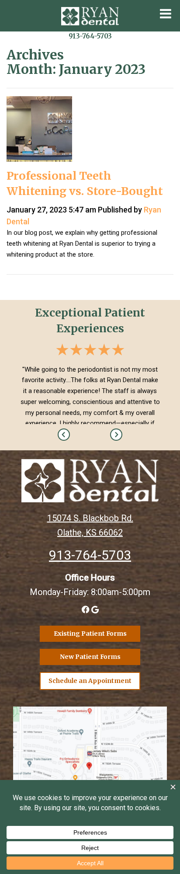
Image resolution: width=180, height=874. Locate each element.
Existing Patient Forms (90, 633)
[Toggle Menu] (165, 13)
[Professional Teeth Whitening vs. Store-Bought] (39, 131)
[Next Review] (116, 434)
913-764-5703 (90, 36)
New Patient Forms (90, 657)
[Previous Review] (64, 434)
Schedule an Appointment (90, 681)
